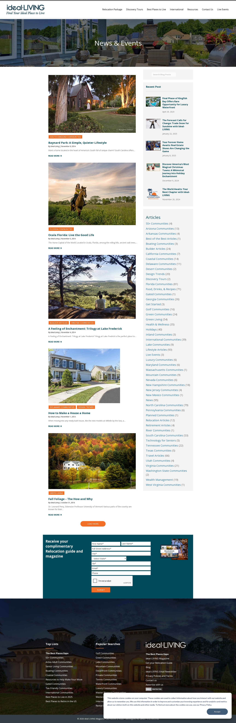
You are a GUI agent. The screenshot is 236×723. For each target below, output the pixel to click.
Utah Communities (158, 460)
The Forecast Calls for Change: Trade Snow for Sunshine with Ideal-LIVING (175, 125)
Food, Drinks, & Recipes (161, 289)
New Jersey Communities (162, 390)
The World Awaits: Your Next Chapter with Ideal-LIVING (176, 192)
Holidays (151, 329)
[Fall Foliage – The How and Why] (92, 461)
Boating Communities (160, 244)
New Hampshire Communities (165, 385)
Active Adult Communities (59, 662)
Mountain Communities (161, 375)
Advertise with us (154, 684)
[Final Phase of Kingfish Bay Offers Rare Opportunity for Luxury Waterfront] (153, 101)
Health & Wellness (157, 324)
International (176, 9)
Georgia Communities (160, 299)
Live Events (223, 9)
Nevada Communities (159, 380)
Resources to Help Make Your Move (64, 679)
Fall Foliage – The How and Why (70, 499)
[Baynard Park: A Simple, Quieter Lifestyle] (92, 103)
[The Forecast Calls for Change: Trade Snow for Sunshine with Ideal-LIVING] (153, 123)
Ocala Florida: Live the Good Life (71, 235)
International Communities (163, 339)
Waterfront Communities (108, 683)
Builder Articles (58, 322)
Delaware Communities (62, 407)
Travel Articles (155, 455)
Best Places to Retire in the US (61, 701)
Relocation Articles (157, 420)
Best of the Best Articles (161, 239)
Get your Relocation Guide (159, 662)
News (149, 400)
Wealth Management (159, 480)
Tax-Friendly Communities (59, 688)
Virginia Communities (82, 322)
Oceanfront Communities (109, 670)
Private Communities (106, 675)
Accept (217, 711)
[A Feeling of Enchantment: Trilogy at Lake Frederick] (92, 286)
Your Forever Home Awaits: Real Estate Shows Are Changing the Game (175, 147)
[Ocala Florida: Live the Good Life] (92, 193)
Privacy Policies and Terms (159, 675)
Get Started (153, 304)
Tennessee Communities (162, 445)
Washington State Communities (166, 471)
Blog (148, 667)
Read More (54, 155)
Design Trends (86, 407)
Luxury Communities (159, 360)
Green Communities (159, 314)
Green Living (56, 493)
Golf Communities (157, 309)
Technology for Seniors (161, 440)
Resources (192, 9)
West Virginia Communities (163, 485)
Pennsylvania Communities (163, 410)
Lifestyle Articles (156, 349)
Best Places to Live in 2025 (59, 696)
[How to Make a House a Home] (84, 375)
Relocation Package (112, 9)
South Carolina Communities (65, 137)
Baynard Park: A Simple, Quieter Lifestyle (77, 143)
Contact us (151, 680)
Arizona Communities (160, 228)
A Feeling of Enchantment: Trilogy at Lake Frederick (85, 328)
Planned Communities (160, 415)
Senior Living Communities (59, 666)
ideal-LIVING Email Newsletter (161, 671)
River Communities (158, 430)
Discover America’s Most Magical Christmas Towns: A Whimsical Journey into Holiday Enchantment (175, 170)
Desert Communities (159, 269)
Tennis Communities (106, 679)
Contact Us (207, 9)
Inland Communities (159, 334)
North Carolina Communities (164, 405)
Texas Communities (158, 450)
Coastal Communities (159, 259)
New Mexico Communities (162, 395)
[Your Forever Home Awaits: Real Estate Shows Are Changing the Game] (153, 145)
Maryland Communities (161, 365)
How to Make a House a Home (69, 413)
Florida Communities (61, 229)
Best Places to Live (156, 9)
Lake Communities (158, 344)
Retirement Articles (158, 425)
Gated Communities (159, 294)
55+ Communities (157, 223)
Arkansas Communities (161, 233)
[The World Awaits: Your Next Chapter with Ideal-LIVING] (153, 194)
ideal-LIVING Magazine (157, 658)
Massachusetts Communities (164, 370)
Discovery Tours (134, 9)
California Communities (161, 254)
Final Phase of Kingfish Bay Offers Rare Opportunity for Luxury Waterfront (175, 103)
